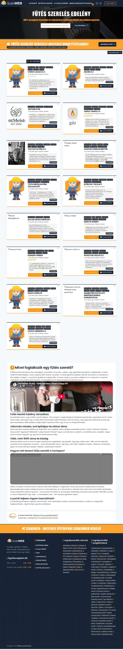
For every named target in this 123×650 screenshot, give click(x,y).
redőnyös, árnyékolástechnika (106, 626)
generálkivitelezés (103, 572)
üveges (111, 551)
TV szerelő (112, 610)
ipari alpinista (108, 599)
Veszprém (84, 556)
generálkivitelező (49, 106)
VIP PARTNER (34, 61)
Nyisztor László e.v (94, 255)
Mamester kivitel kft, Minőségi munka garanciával (94, 295)
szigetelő (37, 69)
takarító (113, 615)
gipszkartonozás (103, 588)
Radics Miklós (35, 293)
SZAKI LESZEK (110, 3)
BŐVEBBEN (53, 89)
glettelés (108, 564)
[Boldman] (15, 3)
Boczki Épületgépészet (39, 219)
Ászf (38, 553)
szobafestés (102, 583)
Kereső (34, 3)
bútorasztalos (103, 610)
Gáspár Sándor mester (96, 149)
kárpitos (102, 575)
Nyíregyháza (83, 548)
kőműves (87, 146)
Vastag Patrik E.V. (37, 149)
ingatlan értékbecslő (107, 594)
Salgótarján (72, 567)
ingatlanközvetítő (97, 585)
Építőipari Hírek (42, 545)
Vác (81, 569)
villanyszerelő (96, 67)
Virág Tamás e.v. (92, 111)
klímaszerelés (102, 559)
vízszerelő (43, 67)
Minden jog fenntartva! (24, 646)
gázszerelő (103, 67)
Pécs (70, 548)
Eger (85, 559)
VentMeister (34, 109)
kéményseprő (96, 561)
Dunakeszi (79, 564)
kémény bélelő (45, 181)
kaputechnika (102, 602)
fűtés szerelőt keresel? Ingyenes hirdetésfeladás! (50, 44)
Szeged (82, 545)
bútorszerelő (107, 628)
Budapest (67, 545)
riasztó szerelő (96, 628)
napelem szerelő (107, 631)
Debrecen (75, 545)
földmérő (113, 572)
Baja (79, 567)
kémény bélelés (111, 580)
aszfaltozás (100, 580)
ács (38, 67)
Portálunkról (46, 3)
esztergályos (106, 561)
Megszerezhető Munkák (81, 3)
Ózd (77, 569)
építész (101, 607)
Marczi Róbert (91, 222)
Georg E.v (89, 72)
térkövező (95, 575)
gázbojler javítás (108, 634)
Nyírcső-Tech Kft (93, 184)
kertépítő (38, 290)
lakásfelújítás (94, 146)
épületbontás (101, 623)
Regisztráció (41, 560)
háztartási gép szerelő (99, 612)
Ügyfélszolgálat (43, 568)
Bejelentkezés (42, 564)
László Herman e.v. (37, 331)
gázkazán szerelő (89, 108)
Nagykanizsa (68, 561)
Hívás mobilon (36, 93)
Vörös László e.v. (36, 72)
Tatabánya (82, 553)
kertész (109, 602)
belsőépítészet (109, 585)
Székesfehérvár (77, 551)
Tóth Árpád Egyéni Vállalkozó (37, 185)
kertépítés (104, 567)
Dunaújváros (78, 561)
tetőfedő (35, 146)
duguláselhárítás (107, 548)
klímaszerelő (41, 146)
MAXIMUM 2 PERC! (107, 44)
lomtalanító (47, 144)
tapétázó (95, 618)
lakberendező (112, 583)
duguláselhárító (40, 250)
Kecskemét (67, 551)
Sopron (76, 556)
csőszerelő (97, 108)
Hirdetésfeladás (114, 52)
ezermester (109, 607)
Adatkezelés (41, 556)
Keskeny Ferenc (35, 255)
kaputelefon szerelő (105, 620)
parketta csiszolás (102, 591)
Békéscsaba (68, 559)
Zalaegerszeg (78, 559)
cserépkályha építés (98, 577)
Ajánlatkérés (62, 3)
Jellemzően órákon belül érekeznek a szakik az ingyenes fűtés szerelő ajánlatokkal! (37, 47)
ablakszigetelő (111, 575)
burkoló (42, 69)
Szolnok (75, 553)
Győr (75, 548)
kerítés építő (50, 67)
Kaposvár (70, 556)
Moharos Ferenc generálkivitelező (45, 515)
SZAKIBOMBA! (80, 25)
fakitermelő (105, 615)
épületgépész (40, 106)
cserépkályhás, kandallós (34, 181)
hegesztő (54, 144)
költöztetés (103, 551)
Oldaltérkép (41, 549)
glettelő (30, 69)
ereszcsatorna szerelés (107, 618)
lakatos (94, 583)
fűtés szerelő (32, 67)
